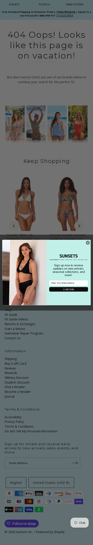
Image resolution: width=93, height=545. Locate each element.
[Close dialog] (88, 243)
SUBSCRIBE (68, 289)
